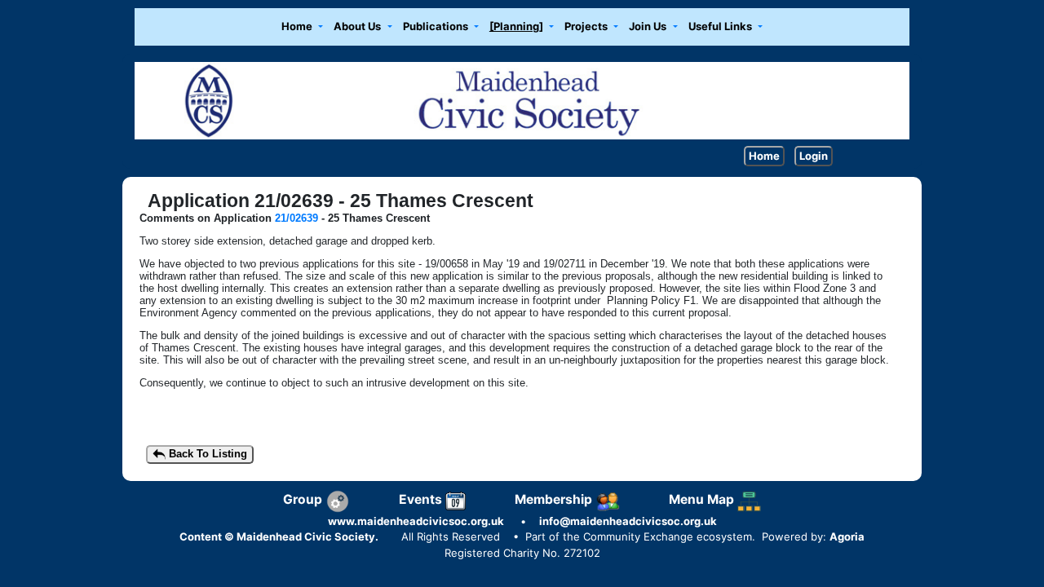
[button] (302, 27)
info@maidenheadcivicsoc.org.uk (628, 520)
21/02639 (296, 218)
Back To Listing (206, 454)
